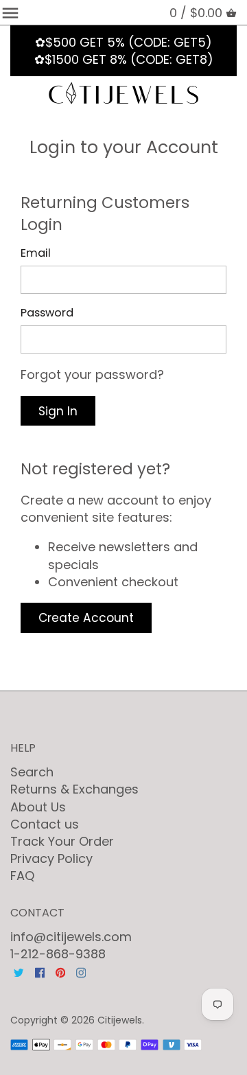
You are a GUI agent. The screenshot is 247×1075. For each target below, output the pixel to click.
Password (47, 312)
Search (32, 772)
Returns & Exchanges (74, 789)
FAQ (22, 875)
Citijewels (119, 1020)
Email (36, 252)
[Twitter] (18, 971)
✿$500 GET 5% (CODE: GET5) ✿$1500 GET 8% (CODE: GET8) (123, 51)
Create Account (86, 618)
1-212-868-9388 (58, 953)
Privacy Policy (51, 858)
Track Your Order (62, 841)
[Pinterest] (60, 971)
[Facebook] (40, 971)
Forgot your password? (92, 374)
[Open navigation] (10, 13)
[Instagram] (81, 971)
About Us (38, 807)
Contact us (44, 824)
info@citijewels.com (71, 936)
